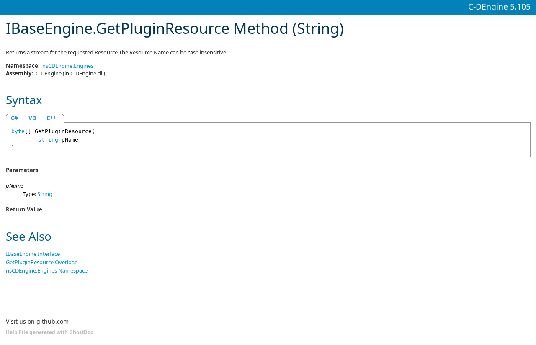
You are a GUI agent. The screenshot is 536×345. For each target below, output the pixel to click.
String (44, 194)
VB (32, 118)
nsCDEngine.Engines (67, 66)
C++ (51, 118)
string (48, 139)
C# (14, 118)
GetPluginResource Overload (42, 262)
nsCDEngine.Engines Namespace (47, 270)
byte (18, 131)
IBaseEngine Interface (33, 253)
